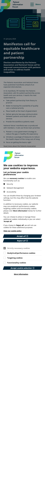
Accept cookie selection (21, 268)
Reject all (21, 240)
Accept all (21, 236)
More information (21, 274)
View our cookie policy (12, 231)
